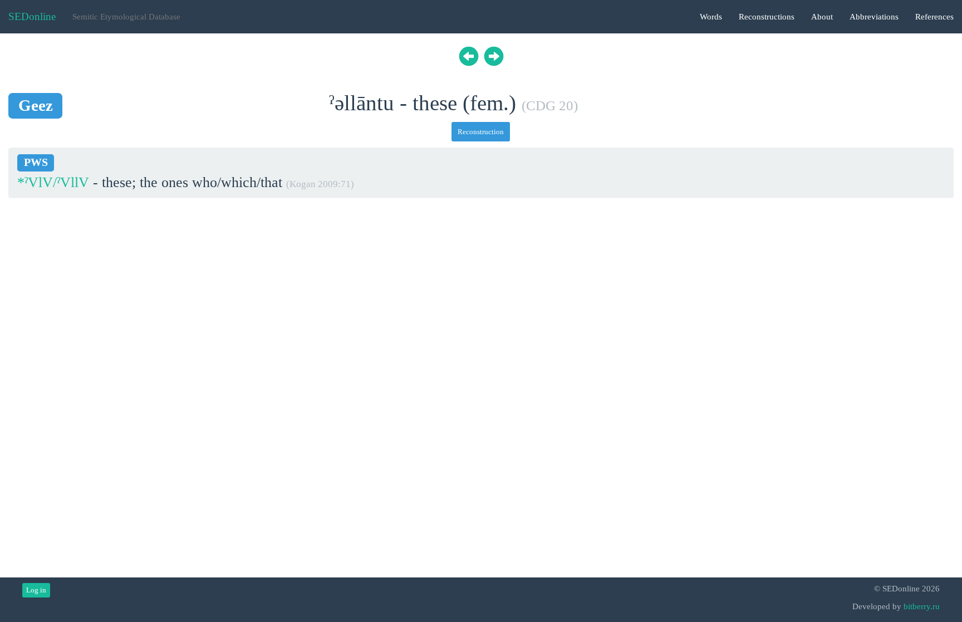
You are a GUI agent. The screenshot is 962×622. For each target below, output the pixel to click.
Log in (36, 590)
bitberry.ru (922, 606)
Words (711, 16)
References (934, 16)
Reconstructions (766, 16)
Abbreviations (874, 16)
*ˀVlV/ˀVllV (53, 182)
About (822, 16)
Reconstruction (481, 132)
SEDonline (32, 16)
